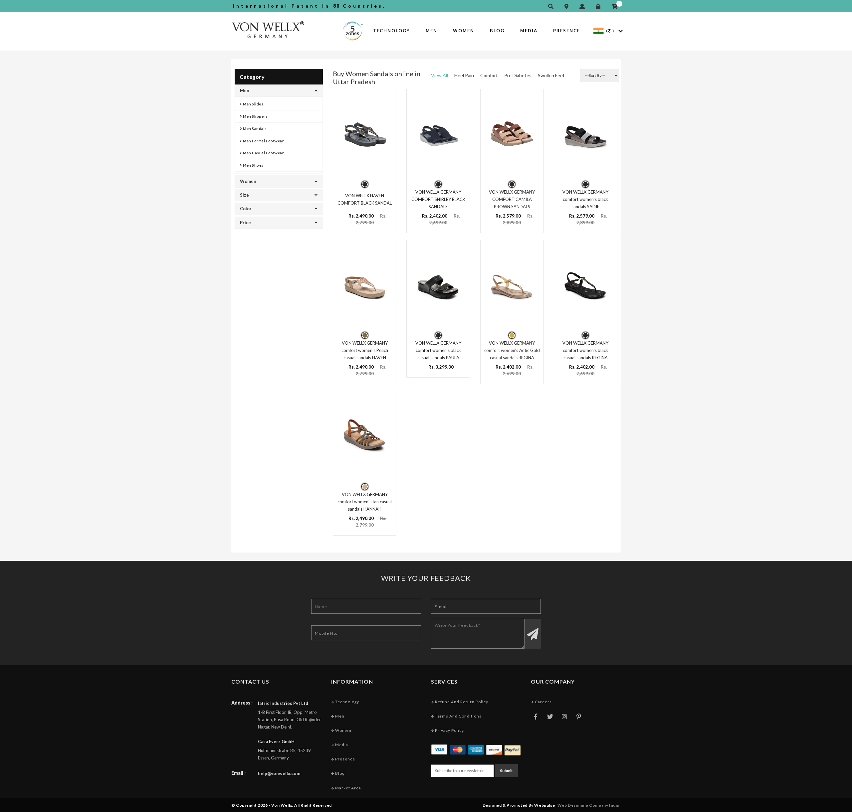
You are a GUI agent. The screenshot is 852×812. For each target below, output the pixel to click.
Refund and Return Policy (461, 701)
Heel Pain (464, 75)
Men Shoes (253, 165)
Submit (506, 770)
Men (431, 30)
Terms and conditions (458, 716)
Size (244, 195)
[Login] (600, 6)
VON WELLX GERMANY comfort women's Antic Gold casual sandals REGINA (512, 350)
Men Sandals (254, 128)
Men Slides (253, 104)
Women (463, 30)
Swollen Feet (551, 75)
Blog (497, 30)
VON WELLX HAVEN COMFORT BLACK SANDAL (364, 199)
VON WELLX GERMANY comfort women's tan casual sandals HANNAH (364, 502)
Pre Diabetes (518, 75)
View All (439, 75)
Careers (543, 701)
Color (246, 208)
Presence (566, 30)
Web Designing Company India (588, 805)
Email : (238, 773)
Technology (391, 30)
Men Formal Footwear (263, 141)
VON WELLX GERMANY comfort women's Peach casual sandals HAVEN (364, 350)
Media (528, 30)
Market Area (347, 787)
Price (245, 222)
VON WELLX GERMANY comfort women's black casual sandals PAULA (438, 350)
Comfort (489, 75)
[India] (598, 30)
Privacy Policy (449, 730)
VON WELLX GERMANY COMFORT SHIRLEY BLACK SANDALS (438, 199)
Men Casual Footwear (263, 153)
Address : (242, 703)
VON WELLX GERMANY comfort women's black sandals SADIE (585, 199)
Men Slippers (255, 116)
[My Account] (583, 6)
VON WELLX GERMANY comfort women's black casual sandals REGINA (585, 350)
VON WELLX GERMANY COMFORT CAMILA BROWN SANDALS (512, 199)
